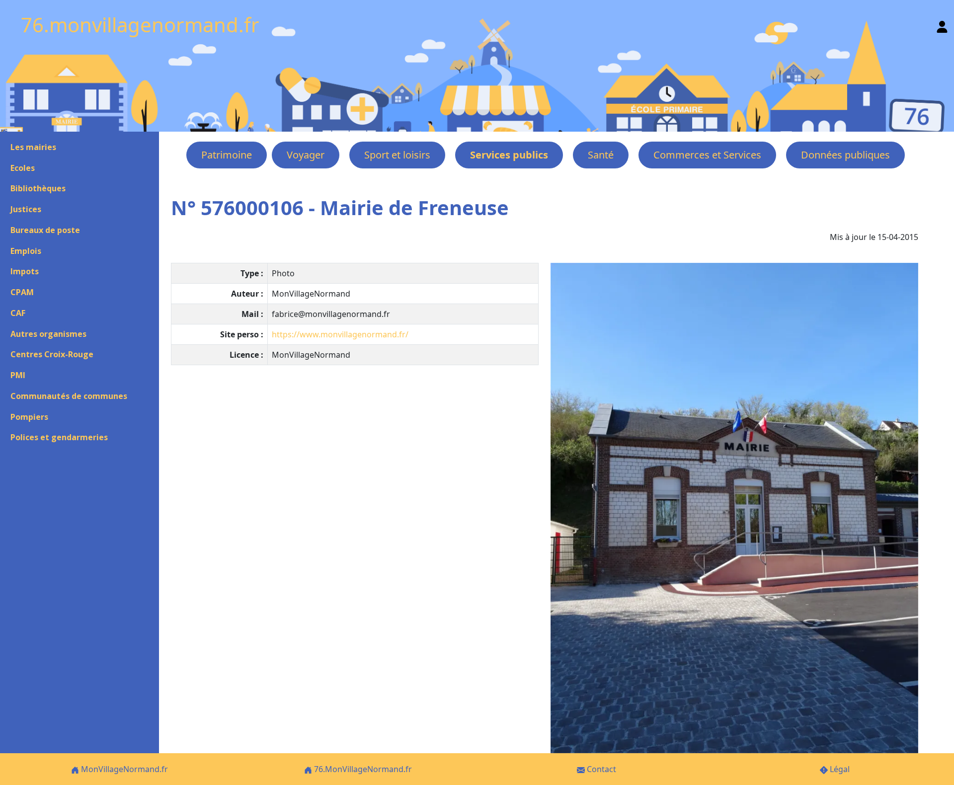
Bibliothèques (38, 188)
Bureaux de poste (45, 230)
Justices (25, 209)
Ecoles (22, 167)
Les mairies (33, 147)
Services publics (509, 154)
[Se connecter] (942, 24)
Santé (601, 154)
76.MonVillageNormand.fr (362, 769)
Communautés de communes (68, 396)
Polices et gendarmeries (59, 437)
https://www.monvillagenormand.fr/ (340, 334)
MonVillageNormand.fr (123, 769)
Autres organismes (48, 333)
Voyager (305, 154)
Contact (600, 769)
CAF (17, 313)
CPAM (22, 292)
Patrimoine (226, 154)
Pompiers (29, 416)
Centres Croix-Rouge (51, 354)
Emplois (25, 250)
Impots (24, 271)
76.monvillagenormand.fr (140, 24)
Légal (839, 769)
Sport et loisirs (397, 154)
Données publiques (845, 154)
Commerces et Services (707, 154)
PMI (17, 375)
